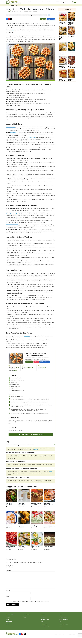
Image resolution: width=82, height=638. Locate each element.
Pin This (36, 361)
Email (8, 596)
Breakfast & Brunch (28, 2)
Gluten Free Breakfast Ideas (13, 15)
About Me (43, 614)
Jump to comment (44, 361)
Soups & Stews (65, 2)
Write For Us (43, 617)
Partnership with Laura (63, 623)
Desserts (38, 2)
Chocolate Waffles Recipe (71, 67)
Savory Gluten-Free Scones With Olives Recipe (62, 38)
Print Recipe (43, 19)
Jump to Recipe (51, 19)
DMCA (42, 621)
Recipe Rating (9, 565)
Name (8, 590)
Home (7, 5)
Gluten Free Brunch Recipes (27, 15)
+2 (48, 15)
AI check (14, 30)
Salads (57, 2)
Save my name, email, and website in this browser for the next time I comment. (28, 601)
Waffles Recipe (71, 52)
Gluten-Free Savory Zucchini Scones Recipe (63, 53)
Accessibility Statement (63, 619)
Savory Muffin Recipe (71, 80)
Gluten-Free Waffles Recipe (62, 23)
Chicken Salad (13, 132)
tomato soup (32, 137)
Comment (9, 570)
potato (50, 471)
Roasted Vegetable (11, 127)
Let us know (33, 434)
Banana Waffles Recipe (71, 37)
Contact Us (61, 614)
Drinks (43, 2)
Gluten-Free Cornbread (12, 224)
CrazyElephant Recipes (45, 626)
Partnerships (61, 626)
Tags (24, 617)
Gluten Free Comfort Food (40, 15)
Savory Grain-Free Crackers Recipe (71, 23)
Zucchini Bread (16, 219)
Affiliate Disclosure (63, 617)
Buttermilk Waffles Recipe (62, 67)
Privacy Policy (44, 623)
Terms (60, 621)
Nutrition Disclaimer (45, 619)
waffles (36, 449)
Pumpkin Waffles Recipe (62, 80)
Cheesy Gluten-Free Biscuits (13, 213)
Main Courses (50, 2)
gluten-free (27, 336)
